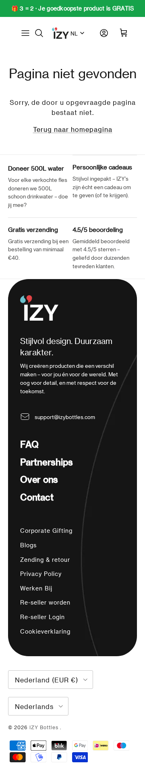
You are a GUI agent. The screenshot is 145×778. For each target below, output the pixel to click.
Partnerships (46, 462)
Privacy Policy (41, 573)
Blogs (28, 545)
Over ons (39, 479)
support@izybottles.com (65, 417)
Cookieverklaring (45, 631)
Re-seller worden (45, 602)
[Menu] (25, 33)
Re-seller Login (42, 616)
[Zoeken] (43, 33)
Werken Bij (36, 588)
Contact (36, 497)
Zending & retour (45, 559)
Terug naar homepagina (72, 129)
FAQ (29, 444)
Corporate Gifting (46, 530)
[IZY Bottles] (60, 33)
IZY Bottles (44, 727)
